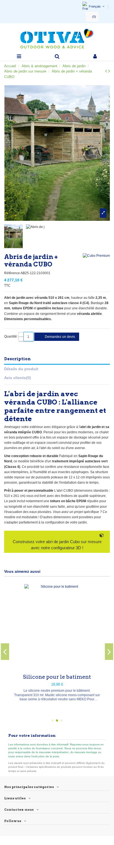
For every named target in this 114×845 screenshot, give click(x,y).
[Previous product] (106, 71)
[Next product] (109, 71)
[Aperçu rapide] (57, 666)
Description (17, 358)
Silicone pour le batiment (57, 677)
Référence (12, 273)
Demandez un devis (59, 337)
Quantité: (11, 336)
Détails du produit (21, 369)
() (94, 16)
